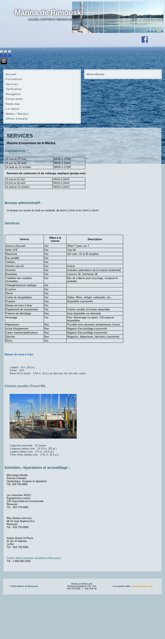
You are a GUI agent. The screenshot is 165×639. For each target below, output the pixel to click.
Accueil (11, 74)
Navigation (13, 94)
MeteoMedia (95, 74)
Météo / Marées (17, 113)
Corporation (14, 98)
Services (12, 84)
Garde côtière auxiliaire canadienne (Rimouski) (34, 558)
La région (13, 108)
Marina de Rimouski (49, 12)
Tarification (14, 89)
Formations (14, 79)
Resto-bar (13, 103)
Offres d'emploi (17, 118)
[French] (1, 55)
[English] (5, 55)
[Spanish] (9, 55)
